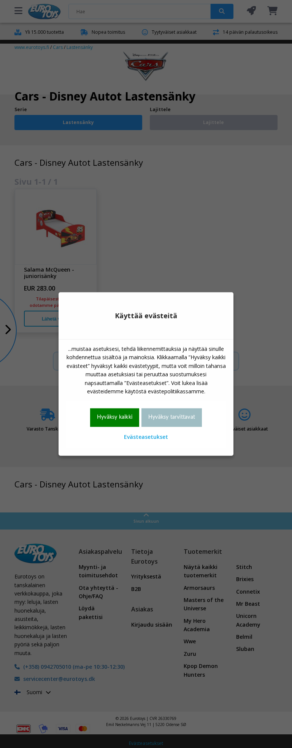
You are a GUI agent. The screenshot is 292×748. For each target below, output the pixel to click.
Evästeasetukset (146, 436)
